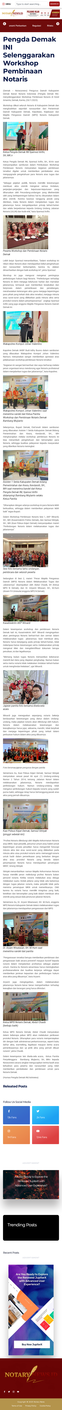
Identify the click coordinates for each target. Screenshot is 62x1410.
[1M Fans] (9, 1131)
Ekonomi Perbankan (16, 25)
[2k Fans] (38, 1111)
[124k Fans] (38, 1131)
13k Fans (12, 1117)
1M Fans (12, 1137)
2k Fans (41, 1117)
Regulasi (36, 25)
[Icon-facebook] (4, 1392)
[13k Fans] (9, 1111)
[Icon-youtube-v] (18, 1392)
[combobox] (31, 4)
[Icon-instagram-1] (13, 1392)
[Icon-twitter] (9, 1392)
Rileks (50, 25)
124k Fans (42, 1137)
